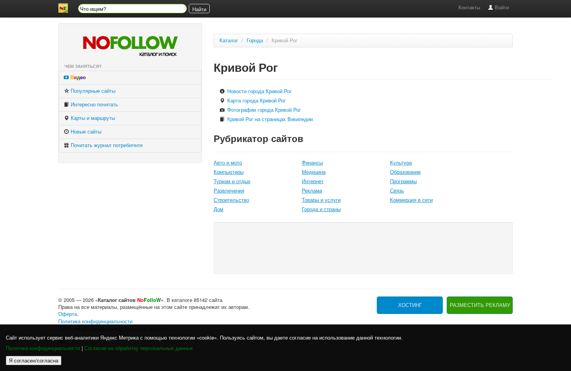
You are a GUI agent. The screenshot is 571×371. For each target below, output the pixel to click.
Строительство (231, 200)
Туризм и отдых (232, 181)
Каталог (228, 40)
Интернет (313, 181)
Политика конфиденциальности (43, 348)
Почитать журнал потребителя (106, 145)
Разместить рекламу (480, 305)
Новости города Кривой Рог (259, 91)
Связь (397, 191)
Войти (501, 7)
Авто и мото (228, 163)
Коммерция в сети (411, 200)
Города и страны (321, 209)
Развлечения (229, 191)
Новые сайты (85, 132)
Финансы (312, 163)
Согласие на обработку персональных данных (138, 348)
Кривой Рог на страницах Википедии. (270, 119)
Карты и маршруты (92, 118)
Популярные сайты (92, 91)
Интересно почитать (93, 104)
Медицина (314, 172)
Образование (405, 172)
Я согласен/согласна (33, 360)
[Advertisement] (362, 247)
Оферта (67, 314)
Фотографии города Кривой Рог (263, 110)
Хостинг (410, 305)
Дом (218, 209)
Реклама (312, 191)
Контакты (469, 7)
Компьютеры (229, 172)
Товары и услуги (321, 200)
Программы (403, 181)
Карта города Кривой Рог (256, 101)
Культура (401, 163)
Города (255, 40)
